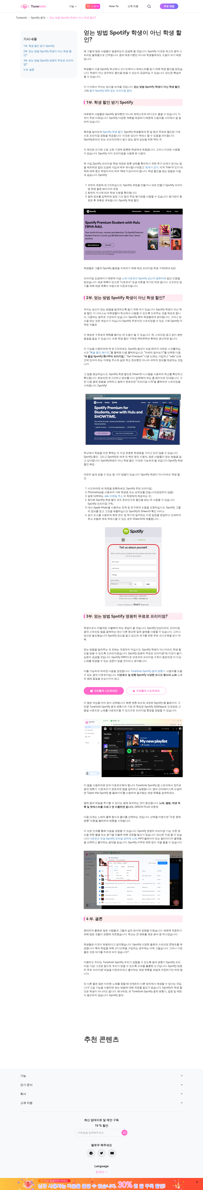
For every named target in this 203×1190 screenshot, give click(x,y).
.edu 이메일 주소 (113, 496)
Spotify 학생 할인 (113, 131)
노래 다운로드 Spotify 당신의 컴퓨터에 (144, 278)
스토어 (95, 6)
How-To (114, 6)
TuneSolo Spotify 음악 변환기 (148, 671)
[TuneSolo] (33, 6)
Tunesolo (21, 17)
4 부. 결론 (28, 69)
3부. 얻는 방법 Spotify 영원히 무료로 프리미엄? (48, 62)
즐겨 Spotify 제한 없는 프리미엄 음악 (110, 90)
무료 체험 (169, 6)
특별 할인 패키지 (99, 352)
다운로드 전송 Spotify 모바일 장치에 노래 (113, 838)
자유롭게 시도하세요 (105, 690)
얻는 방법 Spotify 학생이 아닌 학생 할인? (72, 17)
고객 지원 (133, 6)
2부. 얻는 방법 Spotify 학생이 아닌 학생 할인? (47, 53)
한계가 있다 (152, 167)
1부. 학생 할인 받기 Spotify (38, 45)
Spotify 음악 (38, 17)
